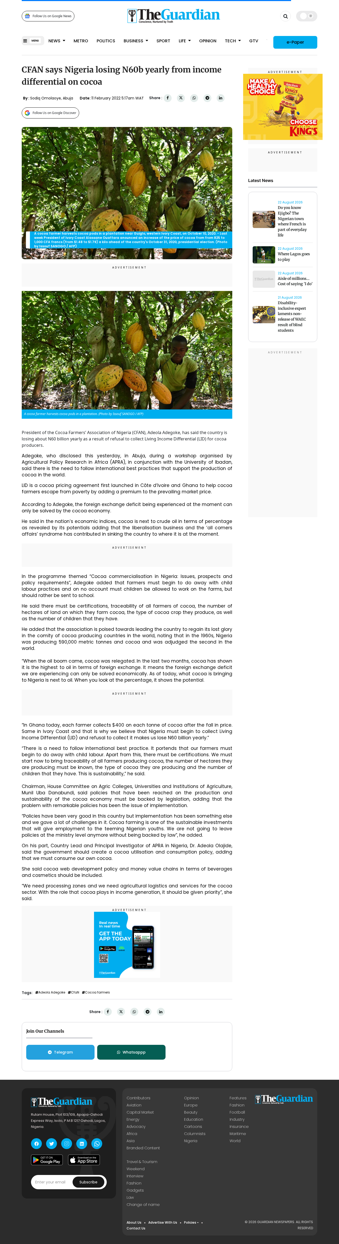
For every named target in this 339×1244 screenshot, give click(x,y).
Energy (133, 1119)
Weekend (136, 1169)
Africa (132, 1133)
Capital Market (140, 1112)
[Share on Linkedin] (220, 98)
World (235, 1140)
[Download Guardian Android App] (47, 1159)
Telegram (63, 1052)
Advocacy (136, 1126)
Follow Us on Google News (52, 16)
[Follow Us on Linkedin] (81, 1143)
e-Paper (295, 42)
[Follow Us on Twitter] (51, 1143)
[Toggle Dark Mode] (307, 16)
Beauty (190, 1112)
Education (193, 1119)
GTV (253, 41)
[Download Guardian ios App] (84, 1159)
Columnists (195, 1133)
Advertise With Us (162, 1222)
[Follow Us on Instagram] (66, 1143)
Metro (81, 41)
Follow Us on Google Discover (54, 113)
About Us (134, 1222)
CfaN (75, 992)
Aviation (134, 1105)
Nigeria (190, 1140)
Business (134, 41)
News (54, 41)
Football (237, 1112)
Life (183, 41)
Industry (237, 1119)
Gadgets (135, 1190)
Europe (191, 1105)
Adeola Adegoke (51, 992)
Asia (131, 1140)
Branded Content (143, 1148)
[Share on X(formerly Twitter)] (181, 98)
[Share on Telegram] (207, 98)
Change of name (143, 1204)
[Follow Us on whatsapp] (96, 1143)
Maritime (238, 1133)
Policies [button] (190, 1222)
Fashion (237, 1105)
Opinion (207, 41)
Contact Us (136, 1228)
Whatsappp (134, 1052)
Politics (106, 41)
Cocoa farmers (97, 992)
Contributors (138, 1098)
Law (130, 1197)
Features (238, 1098)
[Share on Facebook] (168, 98)
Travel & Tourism (142, 1161)
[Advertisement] (283, 433)
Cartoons (193, 1126)
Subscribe (88, 1182)
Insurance (239, 1126)
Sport (163, 41)
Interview (135, 1176)
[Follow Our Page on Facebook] (36, 1143)
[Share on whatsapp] (194, 98)
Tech (231, 41)
